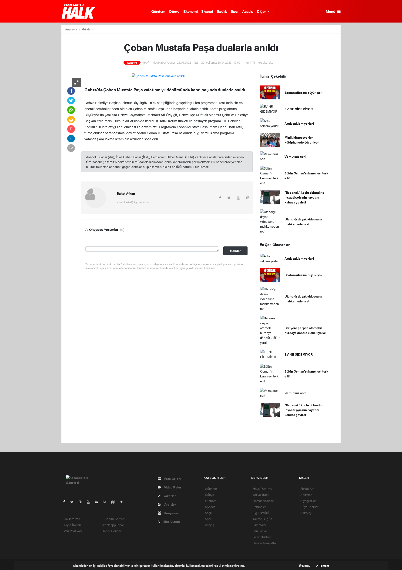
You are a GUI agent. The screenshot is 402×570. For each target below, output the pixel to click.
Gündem (158, 11)
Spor (234, 11)
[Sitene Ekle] (123, 501)
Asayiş (247, 11)
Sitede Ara (307, 488)
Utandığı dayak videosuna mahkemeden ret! (303, 221)
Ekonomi (190, 11)
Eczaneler (259, 506)
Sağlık (222, 11)
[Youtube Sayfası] (90, 501)
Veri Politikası (73, 530)
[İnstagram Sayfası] (82, 501)
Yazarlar (169, 495)
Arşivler (170, 504)
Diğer (262, 11)
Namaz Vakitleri (263, 500)
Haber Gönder (111, 530)
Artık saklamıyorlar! (299, 123)
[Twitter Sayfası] (73, 501)
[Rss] (107, 501)
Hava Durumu (262, 488)
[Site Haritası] (114, 501)
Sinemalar (259, 524)
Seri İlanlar (260, 530)
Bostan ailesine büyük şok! (304, 92)
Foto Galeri (172, 478)
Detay (306, 565)
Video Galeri (172, 487)
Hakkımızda (72, 518)
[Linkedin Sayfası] (98, 501)
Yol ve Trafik (261, 494)
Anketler (306, 494)
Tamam (323, 565)
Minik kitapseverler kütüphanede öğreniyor (302, 139)
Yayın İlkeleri (72, 524)
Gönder (235, 251)
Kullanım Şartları (113, 518)
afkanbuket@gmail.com (133, 202)
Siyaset (207, 11)
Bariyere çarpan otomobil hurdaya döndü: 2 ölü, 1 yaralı (306, 330)
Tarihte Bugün (262, 518)
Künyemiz (171, 513)
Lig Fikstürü (261, 512)
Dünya (174, 11)
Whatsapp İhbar (113, 524)
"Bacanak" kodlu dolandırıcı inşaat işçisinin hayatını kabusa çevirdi (305, 197)
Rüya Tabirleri (309, 506)
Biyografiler (308, 500)
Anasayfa (71, 29)
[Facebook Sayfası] (66, 501)
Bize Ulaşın (171, 521)
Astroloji (306, 512)
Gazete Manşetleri (265, 543)
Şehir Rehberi (262, 536)
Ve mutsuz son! (295, 156)
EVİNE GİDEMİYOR (299, 109)
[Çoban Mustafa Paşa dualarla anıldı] (158, 75)
